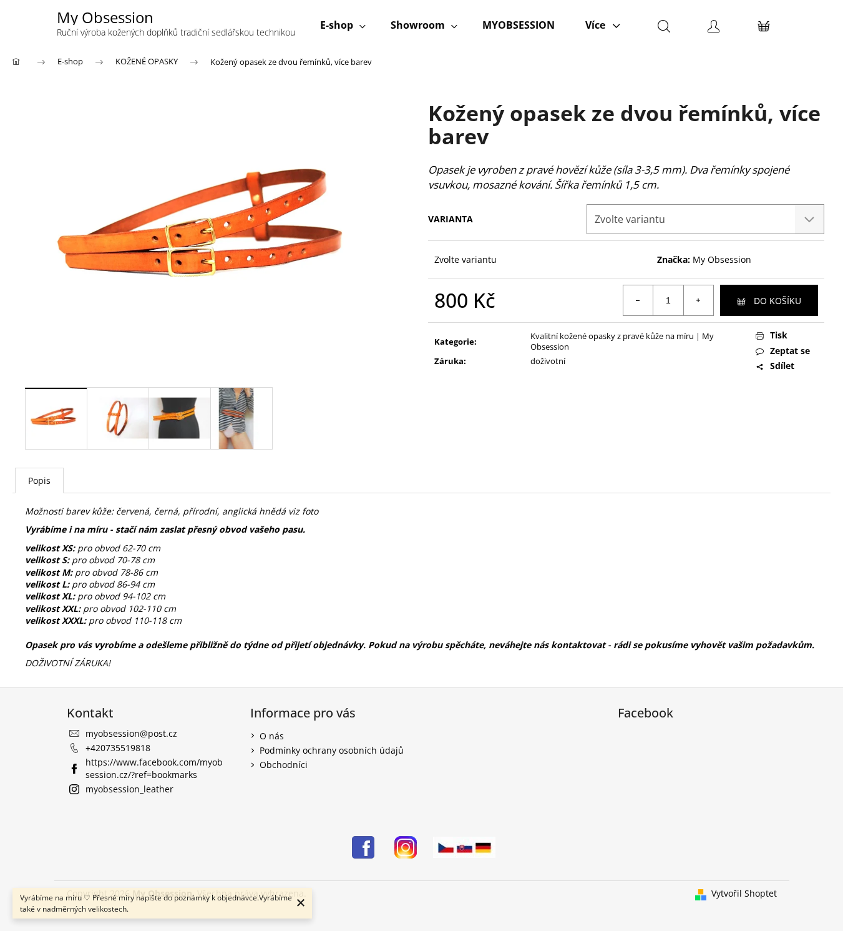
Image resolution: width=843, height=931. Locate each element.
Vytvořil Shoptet (744, 893)
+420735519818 (117, 748)
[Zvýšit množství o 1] (698, 300)
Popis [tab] (39, 480)
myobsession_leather (129, 789)
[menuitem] (343, 25)
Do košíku (777, 301)
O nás (272, 736)
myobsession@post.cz (131, 733)
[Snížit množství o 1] (638, 300)
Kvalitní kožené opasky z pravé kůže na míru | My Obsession (622, 341)
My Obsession (722, 259)
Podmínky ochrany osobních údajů (332, 750)
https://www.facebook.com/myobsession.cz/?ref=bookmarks (154, 768)
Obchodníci (284, 765)
